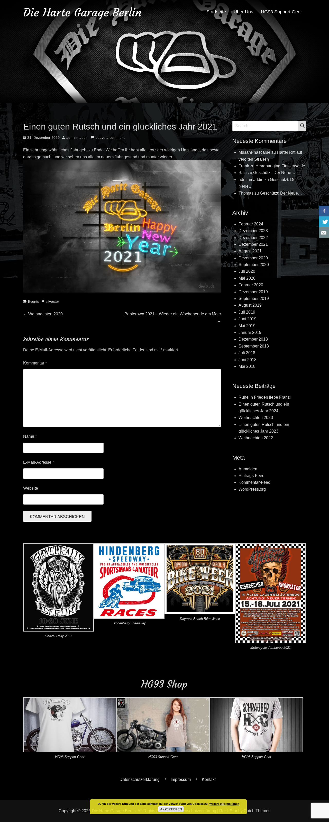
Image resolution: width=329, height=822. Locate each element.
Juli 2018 (247, 353)
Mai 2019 (247, 326)
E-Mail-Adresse (38, 462)
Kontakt (209, 779)
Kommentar (35, 363)
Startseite (216, 11)
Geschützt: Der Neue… (274, 172)
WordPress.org (252, 489)
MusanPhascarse (254, 152)
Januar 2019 (250, 332)
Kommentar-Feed (254, 482)
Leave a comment (110, 137)
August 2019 (250, 305)
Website (30, 488)
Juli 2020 (247, 271)
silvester (52, 301)
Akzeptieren (171, 809)
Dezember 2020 (253, 258)
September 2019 (254, 298)
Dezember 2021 (253, 244)
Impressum (181, 779)
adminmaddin (77, 137)
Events (33, 301)
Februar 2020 (251, 285)
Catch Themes (257, 811)
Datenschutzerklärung (140, 779)
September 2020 (254, 264)
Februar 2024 (251, 224)
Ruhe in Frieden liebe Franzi (265, 397)
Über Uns (243, 11)
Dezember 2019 (253, 292)
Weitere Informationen (224, 804)
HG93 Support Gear (281, 11)
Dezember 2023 (253, 231)
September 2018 (254, 346)
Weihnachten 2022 (256, 438)
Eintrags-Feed (251, 475)
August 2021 (250, 251)
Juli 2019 (247, 312)
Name (30, 436)
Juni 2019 (248, 319)
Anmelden (248, 469)
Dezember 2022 (253, 237)
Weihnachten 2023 (256, 417)
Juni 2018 (248, 360)
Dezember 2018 (253, 339)
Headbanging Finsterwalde (280, 166)
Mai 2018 (247, 366)
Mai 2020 (247, 278)
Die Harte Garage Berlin (82, 12)
